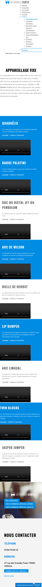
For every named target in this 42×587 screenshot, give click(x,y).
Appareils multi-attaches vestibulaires (31, 28)
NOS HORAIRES (12, 500)
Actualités (25, 8)
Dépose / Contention (29, 43)
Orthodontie (26, 12)
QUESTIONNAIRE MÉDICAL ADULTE (19, 507)
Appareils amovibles (29, 22)
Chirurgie (29, 39)
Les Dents (25, 10)
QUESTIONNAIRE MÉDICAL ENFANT (19, 504)
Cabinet (24, 5)
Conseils (25, 14)
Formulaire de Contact (16, 571)
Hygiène (29, 46)
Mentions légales (9, 576)
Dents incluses (31, 33)
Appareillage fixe (32, 19)
